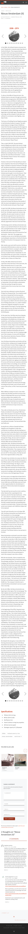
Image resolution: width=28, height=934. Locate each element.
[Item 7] (16, 43)
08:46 (16, 878)
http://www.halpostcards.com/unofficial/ (15, 886)
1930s (9, 7)
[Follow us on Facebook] (14, 931)
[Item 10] (22, 43)
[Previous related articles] (22, 750)
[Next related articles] (25, 750)
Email (6, 809)
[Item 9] (20, 43)
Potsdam (17, 767)
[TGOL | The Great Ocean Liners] (3, 2)
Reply (6, 870)
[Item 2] (7, 43)
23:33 (14, 847)
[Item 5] (13, 43)
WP (8, 927)
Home (2, 7)
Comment (7, 793)
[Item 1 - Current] (5, 43)
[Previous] (3, 36)
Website (7, 814)
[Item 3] (9, 43)
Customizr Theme (21, 927)
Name (6, 803)
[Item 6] (15, 43)
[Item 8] (18, 43)
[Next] (25, 36)
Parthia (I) (4, 767)
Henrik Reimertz (6, 16)
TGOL (11, 925)
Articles (5, 7)
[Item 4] (11, 43)
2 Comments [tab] (14, 839)
